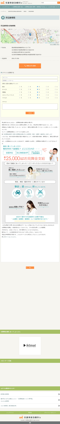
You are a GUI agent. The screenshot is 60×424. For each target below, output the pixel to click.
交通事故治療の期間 (30, 6)
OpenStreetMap (51, 42)
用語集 (30, 412)
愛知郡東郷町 (31, 11)
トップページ (6, 6)
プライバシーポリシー (50, 412)
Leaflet (46, 42)
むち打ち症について (54, 6)
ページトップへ (30, 422)
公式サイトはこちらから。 (10, 236)
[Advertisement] (30, 250)
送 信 (30, 113)
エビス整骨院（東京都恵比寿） (9, 405)
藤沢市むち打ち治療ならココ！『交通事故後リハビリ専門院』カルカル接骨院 (17, 400)
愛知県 (25, 11)
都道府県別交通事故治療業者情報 (14, 11)
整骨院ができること (42, 6)
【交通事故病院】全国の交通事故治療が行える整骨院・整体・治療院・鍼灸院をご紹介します (27, 134)
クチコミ (4, 101)
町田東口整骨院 (5, 394)
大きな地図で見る (54, 44)
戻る (30, 267)
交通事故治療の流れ (18, 6)
